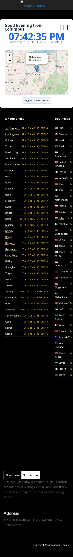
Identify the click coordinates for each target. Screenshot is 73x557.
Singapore (10, 249)
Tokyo (8, 273)
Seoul (8, 279)
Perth (8, 303)
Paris (8, 176)
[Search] (68, 5)
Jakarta (9, 285)
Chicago (9, 140)
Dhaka (8, 237)
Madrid (9, 188)
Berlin (8, 182)
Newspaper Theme (58, 545)
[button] (6, 5)
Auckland (10, 309)
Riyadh (9, 212)
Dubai (8, 206)
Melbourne (11, 297)
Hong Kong (11, 255)
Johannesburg (13, 315)
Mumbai (9, 224)
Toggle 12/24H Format (36, 100)
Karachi (9, 230)
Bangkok (10, 243)
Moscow (10, 200)
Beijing (9, 261)
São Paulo (10, 158)
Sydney (9, 291)
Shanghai (10, 267)
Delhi (8, 218)
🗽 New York (12, 128)
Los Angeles (12, 134)
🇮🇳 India (59, 218)
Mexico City (11, 152)
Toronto (9, 146)
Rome (8, 194)
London (9, 170)
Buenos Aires (12, 164)
